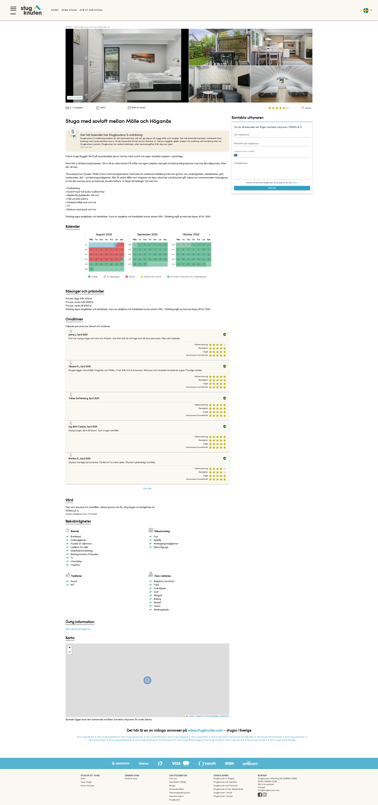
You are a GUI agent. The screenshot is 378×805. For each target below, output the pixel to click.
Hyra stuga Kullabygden (120, 740)
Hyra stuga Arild (219, 737)
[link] (224, 779)
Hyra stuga (69, 10)
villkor (295, 183)
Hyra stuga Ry (167, 740)
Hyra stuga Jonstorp (295, 737)
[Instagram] (265, 795)
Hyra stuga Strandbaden (241, 737)
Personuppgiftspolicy (179, 793)
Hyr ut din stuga (91, 10)
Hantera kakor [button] (176, 796)
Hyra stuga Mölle (199, 737)
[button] (69, 647)
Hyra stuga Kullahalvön (146, 740)
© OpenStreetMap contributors (216, 716)
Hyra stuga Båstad (155, 737)
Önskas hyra (131, 779)
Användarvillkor (176, 789)
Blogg (172, 786)
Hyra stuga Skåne (85, 737)
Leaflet (191, 716)
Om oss (173, 779)
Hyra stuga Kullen (97, 740)
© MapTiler (199, 716)
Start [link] (55, 10)
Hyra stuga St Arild (213, 740)
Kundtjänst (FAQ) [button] (177, 782)
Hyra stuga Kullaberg (107, 737)
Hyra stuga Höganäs (178, 737)
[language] (367, 10)
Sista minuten (87, 786)
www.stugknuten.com (205, 730)
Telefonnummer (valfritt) (244, 151)
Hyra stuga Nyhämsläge (189, 740)
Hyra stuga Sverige (234, 740)
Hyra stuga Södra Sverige (282, 740)
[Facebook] (260, 795)
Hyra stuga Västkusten (132, 737)
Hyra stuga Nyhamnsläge (269, 737)
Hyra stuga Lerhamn (257, 740)
